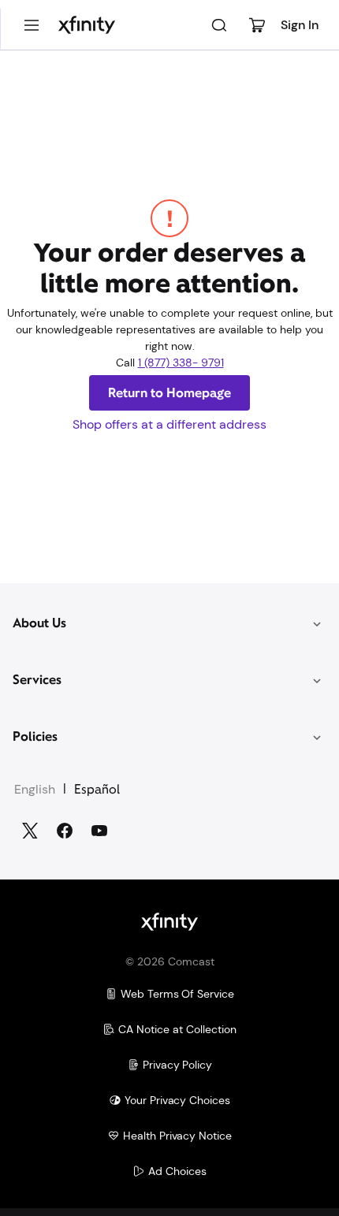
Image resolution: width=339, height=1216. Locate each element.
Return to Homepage (169, 393)
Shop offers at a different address (169, 424)
